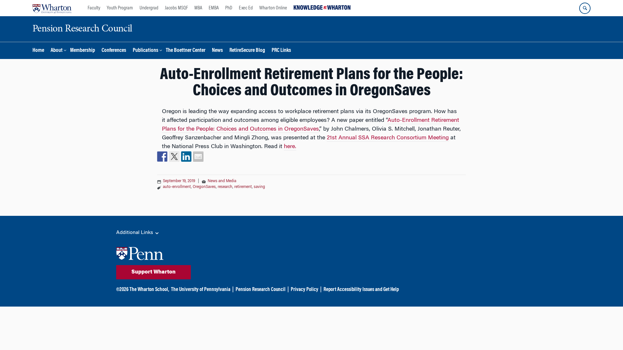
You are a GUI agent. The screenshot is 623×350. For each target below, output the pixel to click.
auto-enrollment (177, 187)
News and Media (222, 181)
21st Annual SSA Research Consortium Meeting (388, 138)
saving (259, 187)
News (217, 50)
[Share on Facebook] (162, 156)
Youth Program (120, 8)
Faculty (94, 8)
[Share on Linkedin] (186, 156)
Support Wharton (153, 272)
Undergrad (149, 8)
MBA (198, 8)
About (57, 50)
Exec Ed (246, 8)
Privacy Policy (304, 289)
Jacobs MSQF (176, 8)
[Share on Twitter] (174, 156)
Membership (82, 50)
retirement (243, 187)
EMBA (214, 8)
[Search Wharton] (585, 8)
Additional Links (135, 232)
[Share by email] (198, 156)
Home (38, 50)
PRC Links (281, 50)
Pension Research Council (261, 289)
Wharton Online (273, 8)
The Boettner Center (185, 50)
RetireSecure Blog (247, 50)
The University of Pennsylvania (200, 289)
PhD (228, 8)
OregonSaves (204, 187)
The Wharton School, (149, 289)
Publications (145, 50)
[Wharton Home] (51, 8)
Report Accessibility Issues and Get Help (361, 289)
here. (290, 147)
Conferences (114, 50)
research (225, 187)
